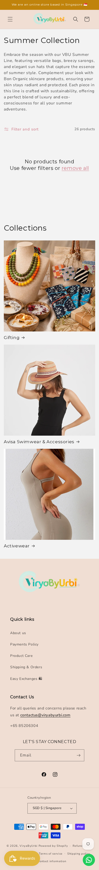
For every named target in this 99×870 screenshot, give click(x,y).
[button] (10, 19)
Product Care (21, 655)
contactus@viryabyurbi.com (45, 715)
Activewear (17, 545)
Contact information (52, 861)
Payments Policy (24, 644)
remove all (75, 168)
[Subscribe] (78, 755)
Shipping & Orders (26, 667)
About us (18, 633)
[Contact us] (89, 860)
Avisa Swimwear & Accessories (39, 441)
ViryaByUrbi (29, 846)
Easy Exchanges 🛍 (26, 678)
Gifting (12, 337)
